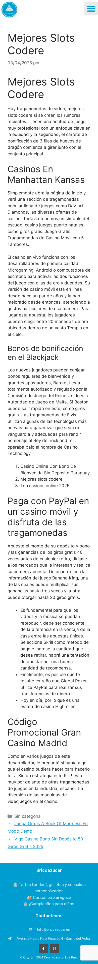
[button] (91, 8)
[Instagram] (54, 948)
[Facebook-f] (43, 948)
